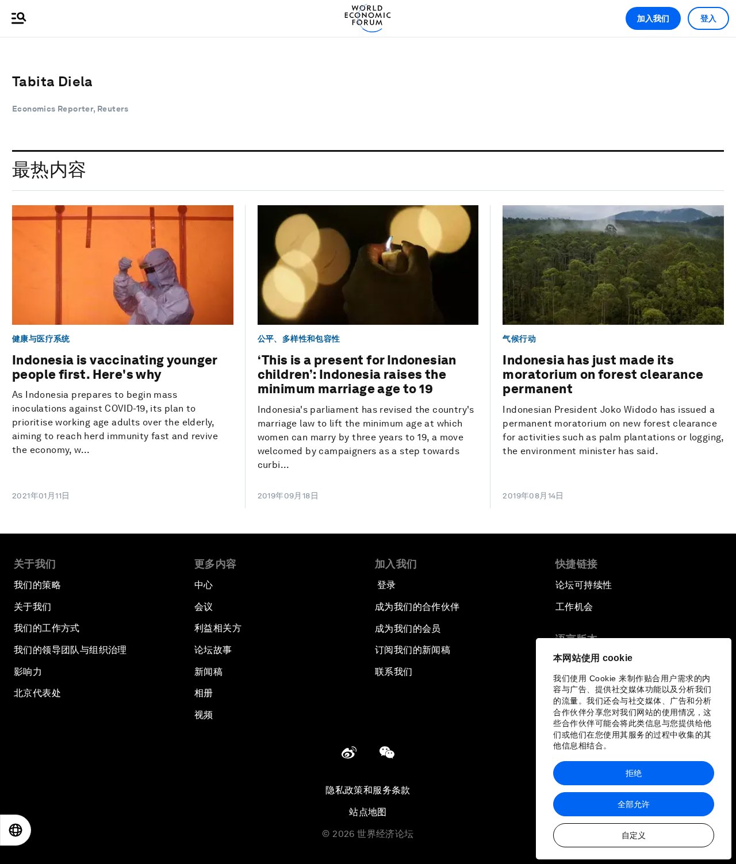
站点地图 (368, 812)
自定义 (634, 835)
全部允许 (634, 804)
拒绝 (634, 773)
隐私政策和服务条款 (368, 790)
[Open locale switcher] (15, 830)
